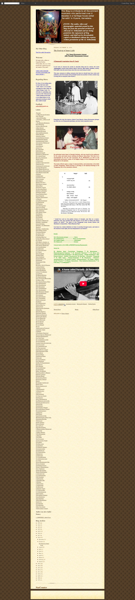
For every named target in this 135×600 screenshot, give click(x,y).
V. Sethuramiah (39, 485)
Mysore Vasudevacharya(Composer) (43, 327)
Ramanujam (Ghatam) (41, 379)
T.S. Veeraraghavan (40, 452)
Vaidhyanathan (39, 493)
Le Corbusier (39, 273)
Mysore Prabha (39, 323)
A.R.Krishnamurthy (40, 129)
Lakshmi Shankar (40, 267)
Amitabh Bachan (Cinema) (42, 137)
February (41, 559)
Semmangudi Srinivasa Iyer (42, 402)
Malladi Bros (39, 310)
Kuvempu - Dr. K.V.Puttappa (43, 265)
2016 (39, 537)
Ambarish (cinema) (40, 136)
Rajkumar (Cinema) (40, 374)
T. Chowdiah (39, 430)
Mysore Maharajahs (40, 318)
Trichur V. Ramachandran (42, 467)
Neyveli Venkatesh (40, 341)
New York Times (40, 338)
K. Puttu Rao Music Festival (42, 238)
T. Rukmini (38, 435)
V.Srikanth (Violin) (40, 488)
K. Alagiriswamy (40, 235)
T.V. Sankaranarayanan (41, 459)
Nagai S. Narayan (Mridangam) (43, 334)
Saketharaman (39, 397)
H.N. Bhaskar (39, 214)
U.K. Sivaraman (40, 477)
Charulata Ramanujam (41, 167)
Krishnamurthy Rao (40, 262)
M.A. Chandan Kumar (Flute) (43, 281)
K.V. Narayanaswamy (41, 250)
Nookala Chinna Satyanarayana (43, 343)
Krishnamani (39, 260)
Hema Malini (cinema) (41, 230)
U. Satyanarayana (40, 473)
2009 (39, 576)
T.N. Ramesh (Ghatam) (41, 447)
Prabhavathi (39, 358)
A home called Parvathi (41, 126)
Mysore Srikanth (40, 324)
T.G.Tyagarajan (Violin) (42, 440)
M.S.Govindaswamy (41, 300)
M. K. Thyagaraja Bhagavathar (43, 278)
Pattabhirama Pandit (41, 356)
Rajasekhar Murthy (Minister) (43, 372)
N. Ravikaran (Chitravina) (42, 333)
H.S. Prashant (39, 217)
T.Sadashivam (39, 454)
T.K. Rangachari (40, 444)
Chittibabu (38, 174)
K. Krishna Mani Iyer (41, 237)
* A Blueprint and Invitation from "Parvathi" (43, 115)
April (40, 555)
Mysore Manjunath (40, 320)
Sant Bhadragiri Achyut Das (42, 401)
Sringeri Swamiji (40, 424)
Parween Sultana (40, 354)
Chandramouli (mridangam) (43, 166)
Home (76, 309)
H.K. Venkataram (40, 210)
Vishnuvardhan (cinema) (42, 508)
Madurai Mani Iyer (40, 305)
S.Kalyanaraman (40, 394)
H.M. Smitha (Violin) (41, 212)
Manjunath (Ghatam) (41, 313)
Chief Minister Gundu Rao (42, 172)
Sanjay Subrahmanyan (41, 399)
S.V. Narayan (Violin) (41, 396)
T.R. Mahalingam (40, 450)
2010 (39, 574)
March (41, 557)
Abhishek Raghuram (41, 131)
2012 (39, 570)
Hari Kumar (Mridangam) (42, 220)
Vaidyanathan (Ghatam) (41, 495)
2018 (39, 533)
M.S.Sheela (38, 301)
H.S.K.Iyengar (39, 219)
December (41, 539)
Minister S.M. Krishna (41, 316)
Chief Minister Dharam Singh (43, 171)
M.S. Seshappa (39, 295)
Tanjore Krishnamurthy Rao (42, 462)
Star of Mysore (39, 425)
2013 (39, 567)
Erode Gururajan (40, 195)
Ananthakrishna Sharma (42, 139)
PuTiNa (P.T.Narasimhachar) (43, 363)
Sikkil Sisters (39, 414)
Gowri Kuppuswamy (41, 205)
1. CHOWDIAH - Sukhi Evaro (43, 517)
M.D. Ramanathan (40, 286)
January (41, 561)
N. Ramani (38, 331)
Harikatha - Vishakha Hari (42, 228)
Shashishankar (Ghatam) (42, 407)
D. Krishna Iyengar (40, 177)
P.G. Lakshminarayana (41, 346)
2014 (39, 565)
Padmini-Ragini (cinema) (42, 349)
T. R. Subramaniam (40, 434)
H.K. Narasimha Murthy (42, 209)
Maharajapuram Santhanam (42, 308)
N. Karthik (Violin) (40, 329)
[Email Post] (64, 305)
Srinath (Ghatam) (40, 422)
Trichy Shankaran (40, 468)
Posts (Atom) (65, 313)
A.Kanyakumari (40, 128)
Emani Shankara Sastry (41, 194)
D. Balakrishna (39, 176)
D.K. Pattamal (39, 181)
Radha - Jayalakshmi (41, 371)
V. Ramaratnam (39, 483)
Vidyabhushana (39, 505)
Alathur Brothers (40, 134)
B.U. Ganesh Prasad (40, 156)
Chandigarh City (40, 164)
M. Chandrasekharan (41, 276)
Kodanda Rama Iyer (41, 258)
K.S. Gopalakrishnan (41, 247)
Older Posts (96, 309)
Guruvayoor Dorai (40, 207)
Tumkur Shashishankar (41, 472)
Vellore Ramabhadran (41, 500)
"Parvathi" (38, 113)
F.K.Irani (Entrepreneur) (42, 197)
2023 (39, 527)
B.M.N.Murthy (39, 151)
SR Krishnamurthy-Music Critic (43, 417)
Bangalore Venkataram (41, 157)
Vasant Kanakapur (40, 497)
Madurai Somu (39, 306)
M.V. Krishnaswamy (41, 303)
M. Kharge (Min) (40, 280)
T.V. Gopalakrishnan (41, 457)
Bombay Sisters (39, 159)
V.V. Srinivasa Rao (40, 490)
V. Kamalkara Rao (40, 480)
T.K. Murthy (39, 442)
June (40, 551)
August (41, 547)
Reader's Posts (39, 384)
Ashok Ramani (39, 146)
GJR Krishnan (39, 204)
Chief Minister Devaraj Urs (42, 169)
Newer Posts (57, 309)
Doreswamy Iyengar (41, 187)
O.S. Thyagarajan (40, 344)
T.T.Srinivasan (39, 455)
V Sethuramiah (39, 478)
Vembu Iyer (39, 502)
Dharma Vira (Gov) (40, 182)
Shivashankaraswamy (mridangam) (41, 411)
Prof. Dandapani (40, 361)
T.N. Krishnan (39, 445)
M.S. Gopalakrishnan (41, 293)
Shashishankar (39, 406)
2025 (39, 523)
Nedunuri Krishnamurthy (42, 336)
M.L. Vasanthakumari (41, 288)
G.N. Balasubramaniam (41, 200)
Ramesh (38, 381)
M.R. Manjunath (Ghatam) (42, 291)
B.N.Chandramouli (40, 152)
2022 (39, 529)
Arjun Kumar (39, 144)
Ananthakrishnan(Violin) (42, 141)
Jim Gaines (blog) (40, 233)
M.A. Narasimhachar (41, 285)
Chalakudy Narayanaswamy (42, 162)
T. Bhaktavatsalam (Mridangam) (44, 429)
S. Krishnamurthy (40, 389)
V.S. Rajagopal (39, 487)
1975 (39, 580)
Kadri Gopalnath (40, 253)
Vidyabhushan (39, 503)
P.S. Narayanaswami (41, 348)
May (40, 553)
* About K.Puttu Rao (41, 118)
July (40, 549)
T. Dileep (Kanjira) (40, 432)
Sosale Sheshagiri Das (41, 415)
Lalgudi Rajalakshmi (41, 270)
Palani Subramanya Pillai (42, 351)
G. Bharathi (38, 199)
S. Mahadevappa (40, 391)
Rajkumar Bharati (40, 376)
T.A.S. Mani (39, 437)
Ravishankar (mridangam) (42, 382)
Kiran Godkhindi (40, 257)
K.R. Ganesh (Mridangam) (42, 245)
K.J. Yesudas (39, 240)
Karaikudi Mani (40, 255)
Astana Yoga (39, 147)
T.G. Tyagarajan (40, 439)
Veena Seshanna (40, 498)
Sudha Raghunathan (41, 427)
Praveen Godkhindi (40, 359)
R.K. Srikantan (39, 366)
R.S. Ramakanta (40, 369)
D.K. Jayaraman (40, 179)
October (41, 541)
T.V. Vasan (38, 460)
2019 (39, 531)
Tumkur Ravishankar (41, 470)
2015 (39, 563)
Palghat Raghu (39, 353)
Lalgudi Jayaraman (40, 268)
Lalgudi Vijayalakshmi (41, 272)
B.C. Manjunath (40, 149)
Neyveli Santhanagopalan (42, 339)
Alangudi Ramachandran (42, 133)
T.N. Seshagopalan (40, 449)
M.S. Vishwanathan (40, 298)
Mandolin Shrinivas (40, 311)
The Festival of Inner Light (64, 50)
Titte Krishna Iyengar (41, 465)
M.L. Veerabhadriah (41, 290)
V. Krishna (38, 482)
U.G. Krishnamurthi (41, 475)
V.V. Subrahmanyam (41, 492)
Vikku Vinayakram (40, 507)
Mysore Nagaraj (40, 321)
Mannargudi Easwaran (41, 315)
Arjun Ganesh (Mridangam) (42, 142)
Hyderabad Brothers (41, 232)
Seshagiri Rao (39, 404)
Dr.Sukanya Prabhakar (41, 190)
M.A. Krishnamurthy (41, 283)
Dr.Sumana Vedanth (41, 192)
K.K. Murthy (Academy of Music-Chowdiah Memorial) (43, 242)
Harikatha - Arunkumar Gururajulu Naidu (41, 223)
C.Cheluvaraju (39, 161)
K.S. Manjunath (40, 248)
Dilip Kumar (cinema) (41, 184)
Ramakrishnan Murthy (41, 377)
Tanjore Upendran (40, 463)
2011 (39, 572)
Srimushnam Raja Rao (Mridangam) (41, 419)
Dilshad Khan (39, 185)
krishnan (38, 263)
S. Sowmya (38, 392)
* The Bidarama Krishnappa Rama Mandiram (43, 123)
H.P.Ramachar (39, 215)
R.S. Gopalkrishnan (40, 367)
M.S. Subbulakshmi (40, 296)
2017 (39, 535)
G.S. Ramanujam (40, 202)
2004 (39, 578)
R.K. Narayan (39, 364)
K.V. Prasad (39, 252)
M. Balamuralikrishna (41, 275)
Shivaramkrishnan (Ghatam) (43, 409)
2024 (39, 525)
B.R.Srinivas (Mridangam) (42, 154)
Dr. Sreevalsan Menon (41, 189)
